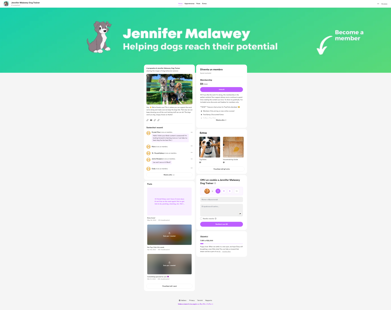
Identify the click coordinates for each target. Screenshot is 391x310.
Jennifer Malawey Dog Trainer (25, 2)
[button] (180, 3)
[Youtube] (151, 120)
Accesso (384, 4)
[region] (221, 96)
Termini (200, 300)
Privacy (192, 300)
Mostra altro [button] (220, 120)
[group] (221, 100)
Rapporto (208, 300)
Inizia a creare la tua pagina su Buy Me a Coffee (195, 304)
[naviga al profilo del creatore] (6, 3)
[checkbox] (207, 218)
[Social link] (147, 120)
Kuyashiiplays (159, 153)
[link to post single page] (169, 205)
